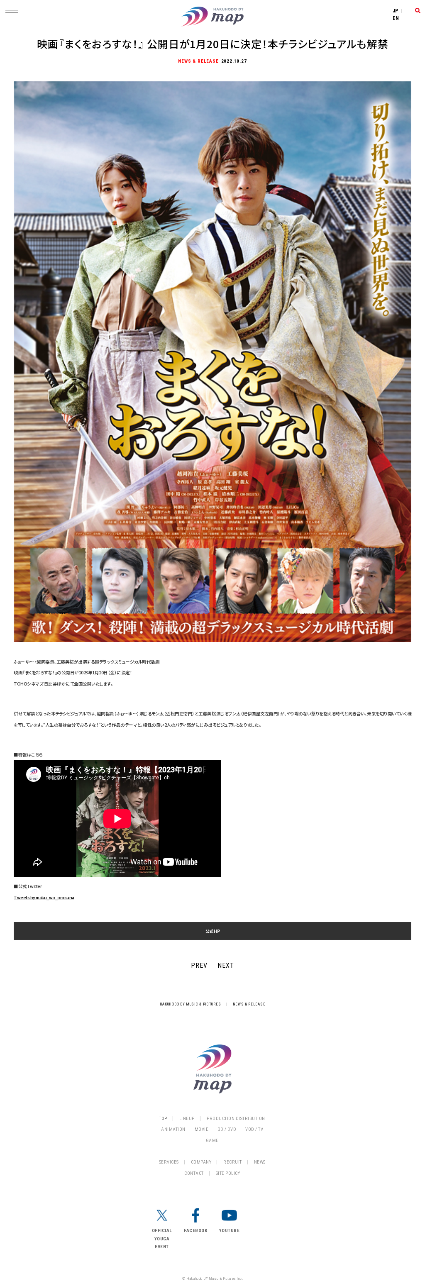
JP (395, 11)
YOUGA (162, 1239)
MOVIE (202, 1129)
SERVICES (169, 1162)
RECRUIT (232, 1162)
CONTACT (194, 1173)
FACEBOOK (195, 1230)
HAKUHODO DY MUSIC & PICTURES (190, 1004)
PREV (199, 965)
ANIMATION (173, 1129)
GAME (212, 1140)
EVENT (162, 1246)
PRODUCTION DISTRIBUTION (236, 1118)
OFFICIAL (162, 1230)
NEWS (260, 1162)
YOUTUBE (229, 1230)
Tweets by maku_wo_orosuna (44, 897)
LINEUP (187, 1118)
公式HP (212, 931)
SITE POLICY (228, 1173)
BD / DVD (226, 1129)
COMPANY (201, 1162)
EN (396, 18)
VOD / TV (254, 1129)
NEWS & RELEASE (249, 1004)
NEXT (225, 965)
